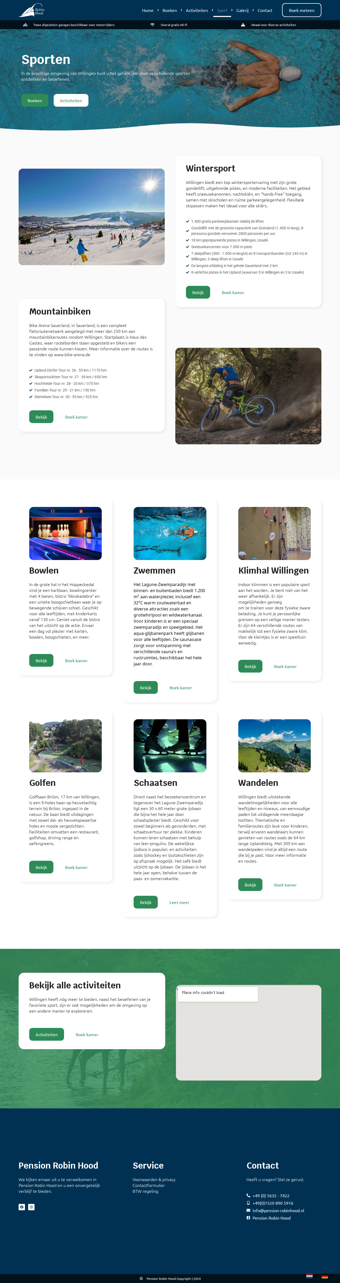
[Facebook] (22, 1207)
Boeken (170, 10)
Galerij (242, 10)
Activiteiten (197, 10)
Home (148, 10)
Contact (265, 10)
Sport (222, 10)
